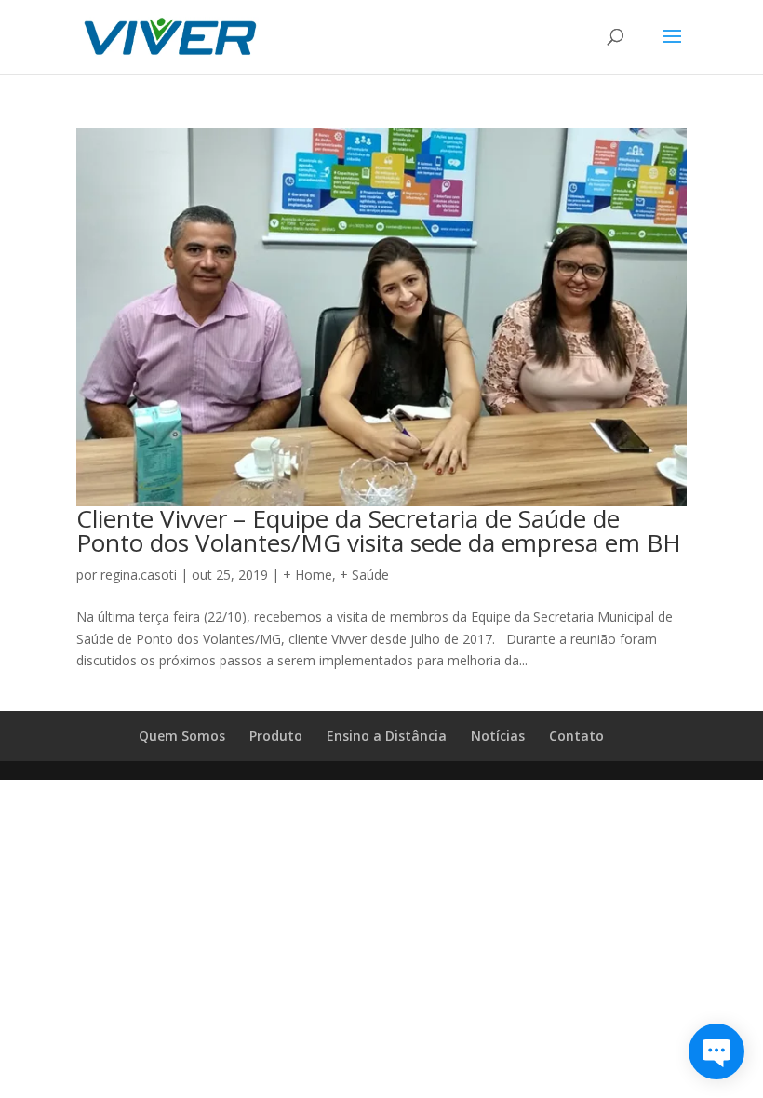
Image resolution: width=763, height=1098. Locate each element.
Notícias (498, 735)
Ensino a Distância (387, 735)
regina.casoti (138, 574)
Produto (275, 735)
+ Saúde (364, 574)
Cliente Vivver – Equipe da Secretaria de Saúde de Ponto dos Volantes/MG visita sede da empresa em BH (378, 530)
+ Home (307, 574)
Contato (576, 735)
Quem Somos (182, 735)
